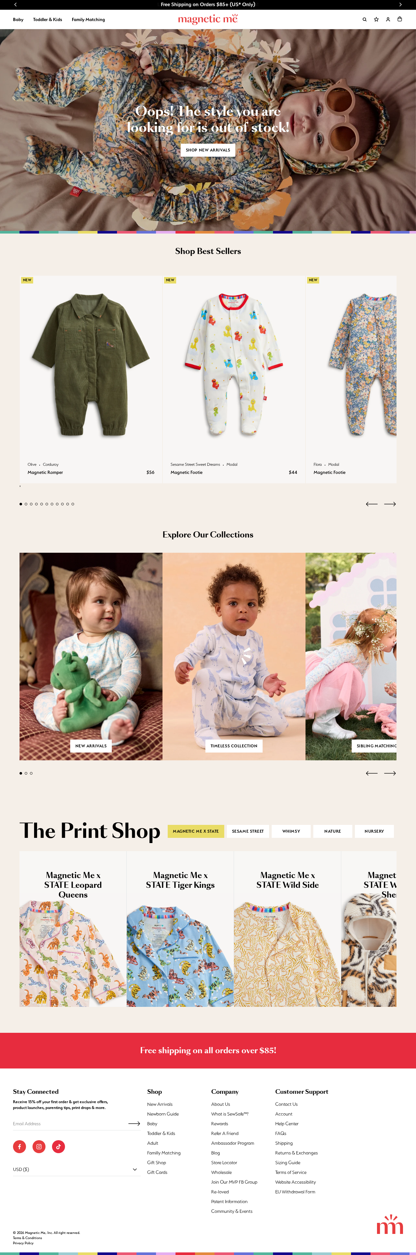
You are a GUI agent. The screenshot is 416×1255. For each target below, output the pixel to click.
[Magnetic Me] (208, 19)
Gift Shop (156, 1162)
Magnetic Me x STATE (196, 831)
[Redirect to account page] (388, 19)
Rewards (219, 1123)
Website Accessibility (295, 1182)
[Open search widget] (364, 19)
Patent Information (229, 1201)
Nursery (374, 831)
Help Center (287, 1123)
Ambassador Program (232, 1143)
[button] (399, 19)
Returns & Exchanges (296, 1152)
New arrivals (91, 745)
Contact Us (286, 1104)
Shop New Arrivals (208, 150)
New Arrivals (160, 1104)
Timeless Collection (234, 745)
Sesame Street (248, 831)
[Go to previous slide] (15, 4)
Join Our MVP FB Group (234, 1182)
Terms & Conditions (27, 1238)
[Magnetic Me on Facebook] (19, 1146)
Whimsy (291, 831)
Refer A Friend (225, 1133)
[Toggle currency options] (135, 1169)
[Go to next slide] (400, 4)
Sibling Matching (377, 745)
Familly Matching (164, 1152)
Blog (215, 1152)
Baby (18, 19)
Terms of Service (290, 1172)
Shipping (284, 1143)
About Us (220, 1104)
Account (283, 1113)
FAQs (280, 1133)
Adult (152, 1143)
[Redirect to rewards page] (376, 19)
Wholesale (221, 1172)
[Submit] (134, 1123)
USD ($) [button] (21, 1169)
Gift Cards (157, 1172)
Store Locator (224, 1162)
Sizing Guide (287, 1162)
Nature (332, 831)
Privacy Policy (23, 1243)
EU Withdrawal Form (295, 1191)
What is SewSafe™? (230, 1113)
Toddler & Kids (47, 19)
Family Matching (88, 19)
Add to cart (91, 446)
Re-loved (220, 1191)
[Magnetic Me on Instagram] (39, 1146)
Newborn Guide (163, 1113)
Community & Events (232, 1211)
